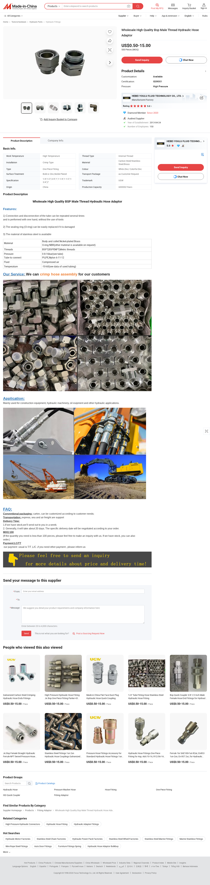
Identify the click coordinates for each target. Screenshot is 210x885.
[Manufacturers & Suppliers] (20, 6)
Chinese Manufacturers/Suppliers (68, 863)
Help (152, 15)
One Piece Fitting (164, 789)
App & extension (169, 15)
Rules (205, 15)
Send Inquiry (142, 60)
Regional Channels (141, 863)
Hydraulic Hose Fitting (56, 824)
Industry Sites (124, 863)
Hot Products (29, 863)
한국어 (130, 866)
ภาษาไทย (155, 866)
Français (65, 866)
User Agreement (122, 873)
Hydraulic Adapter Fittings (86, 824)
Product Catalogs (46, 783)
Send (26, 633)
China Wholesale (92, 863)
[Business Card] (202, 154)
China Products (44, 863)
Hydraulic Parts (36, 22)
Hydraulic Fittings (53, 22)
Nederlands (111, 866)
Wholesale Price (109, 863)
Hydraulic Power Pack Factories (87, 838)
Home (5, 22)
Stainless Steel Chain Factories (51, 838)
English (33, 866)
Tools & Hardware (19, 22)
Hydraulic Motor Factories (18, 838)
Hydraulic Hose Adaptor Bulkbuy (103, 846)
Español (43, 866)
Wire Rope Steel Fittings (17, 846)
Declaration (137, 873)
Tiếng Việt (175, 866)
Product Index (158, 863)
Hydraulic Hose (10, 789)
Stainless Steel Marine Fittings (159, 838)
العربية (121, 866)
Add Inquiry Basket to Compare (60, 119)
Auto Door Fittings (43, 846)
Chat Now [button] (188, 60)
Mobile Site (171, 863)
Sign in (204, 8)
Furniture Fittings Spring (69, 846)
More (5, 851)
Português (54, 866)
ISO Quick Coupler (11, 795)
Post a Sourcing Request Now (89, 633)
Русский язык (77, 866)
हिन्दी (146, 866)
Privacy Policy (151, 873)
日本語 (138, 866)
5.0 (169, 145)
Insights (182, 863)
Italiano (90, 866)
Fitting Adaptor (61, 795)
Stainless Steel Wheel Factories (123, 838)
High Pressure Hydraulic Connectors (23, 824)
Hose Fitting (111, 789)
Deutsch (99, 866)
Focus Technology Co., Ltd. (85, 873)
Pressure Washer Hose (65, 789)
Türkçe (165, 866)
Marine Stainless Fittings (191, 838)
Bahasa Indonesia (190, 866)
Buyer (136, 15)
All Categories (13, 15)
